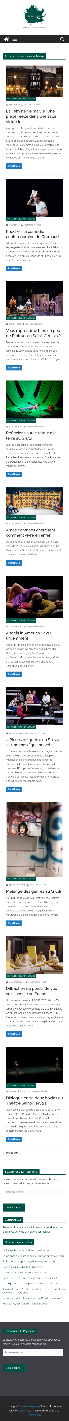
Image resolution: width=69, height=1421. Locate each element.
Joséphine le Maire (32, 104)
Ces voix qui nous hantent (17, 1267)
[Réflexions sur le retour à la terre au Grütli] (34, 399)
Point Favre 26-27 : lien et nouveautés (23, 1278)
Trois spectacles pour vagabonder (21, 1261)
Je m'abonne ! (14, 1207)
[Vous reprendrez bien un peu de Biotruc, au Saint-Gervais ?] (34, 298)
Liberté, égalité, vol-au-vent (18, 1272)
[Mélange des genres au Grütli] (34, 839)
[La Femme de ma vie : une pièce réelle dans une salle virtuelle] (34, 81)
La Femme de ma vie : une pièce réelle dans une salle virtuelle (31, 116)
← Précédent (11, 1152)
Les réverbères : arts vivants (21, 99)
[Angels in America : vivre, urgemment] (34, 597)
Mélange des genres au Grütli (33, 891)
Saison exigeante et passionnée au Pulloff (25, 1298)
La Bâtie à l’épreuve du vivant (18, 1250)
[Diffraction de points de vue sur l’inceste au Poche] (34, 955)
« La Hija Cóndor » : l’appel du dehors (23, 1283)
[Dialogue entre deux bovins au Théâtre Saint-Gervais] (34, 1065)
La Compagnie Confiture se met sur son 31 (26, 1256)
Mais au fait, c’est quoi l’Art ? (18, 1303)
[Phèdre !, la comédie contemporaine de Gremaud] (34, 198)
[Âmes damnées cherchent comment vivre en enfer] (34, 501)
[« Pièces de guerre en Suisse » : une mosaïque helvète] (34, 706)
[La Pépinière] (7, 39)
